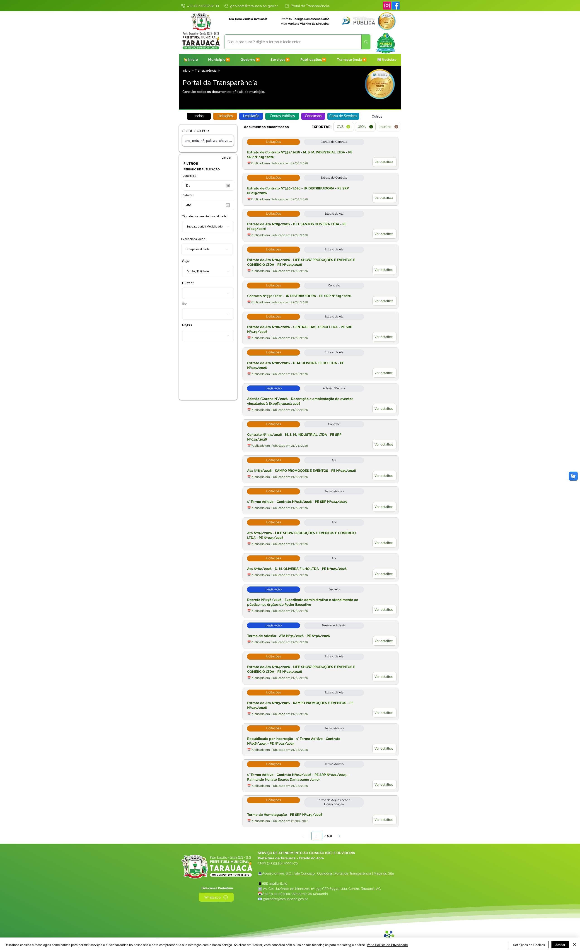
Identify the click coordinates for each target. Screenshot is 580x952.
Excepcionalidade (193, 239)
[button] (219, 59)
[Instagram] (387, 6)
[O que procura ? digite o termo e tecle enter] (365, 42)
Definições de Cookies (529, 944)
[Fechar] (574, 944)
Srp (184, 303)
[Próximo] (339, 836)
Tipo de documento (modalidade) (204, 216)
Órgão (186, 261)
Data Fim (188, 195)
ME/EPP (187, 325)
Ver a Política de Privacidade (387, 944)
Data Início (189, 175)
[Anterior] (303, 836)
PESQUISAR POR (195, 131)
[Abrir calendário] (228, 185)
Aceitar (560, 944)
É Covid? (188, 283)
